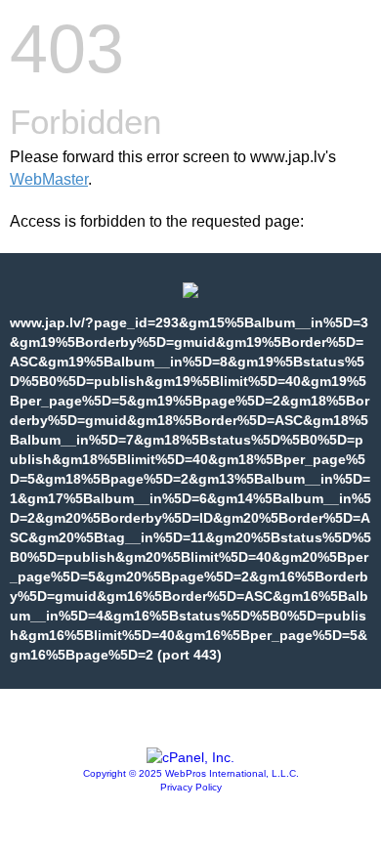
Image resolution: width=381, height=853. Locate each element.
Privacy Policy (191, 787)
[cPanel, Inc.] (190, 757)
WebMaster (49, 179)
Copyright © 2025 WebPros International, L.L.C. (191, 773)
